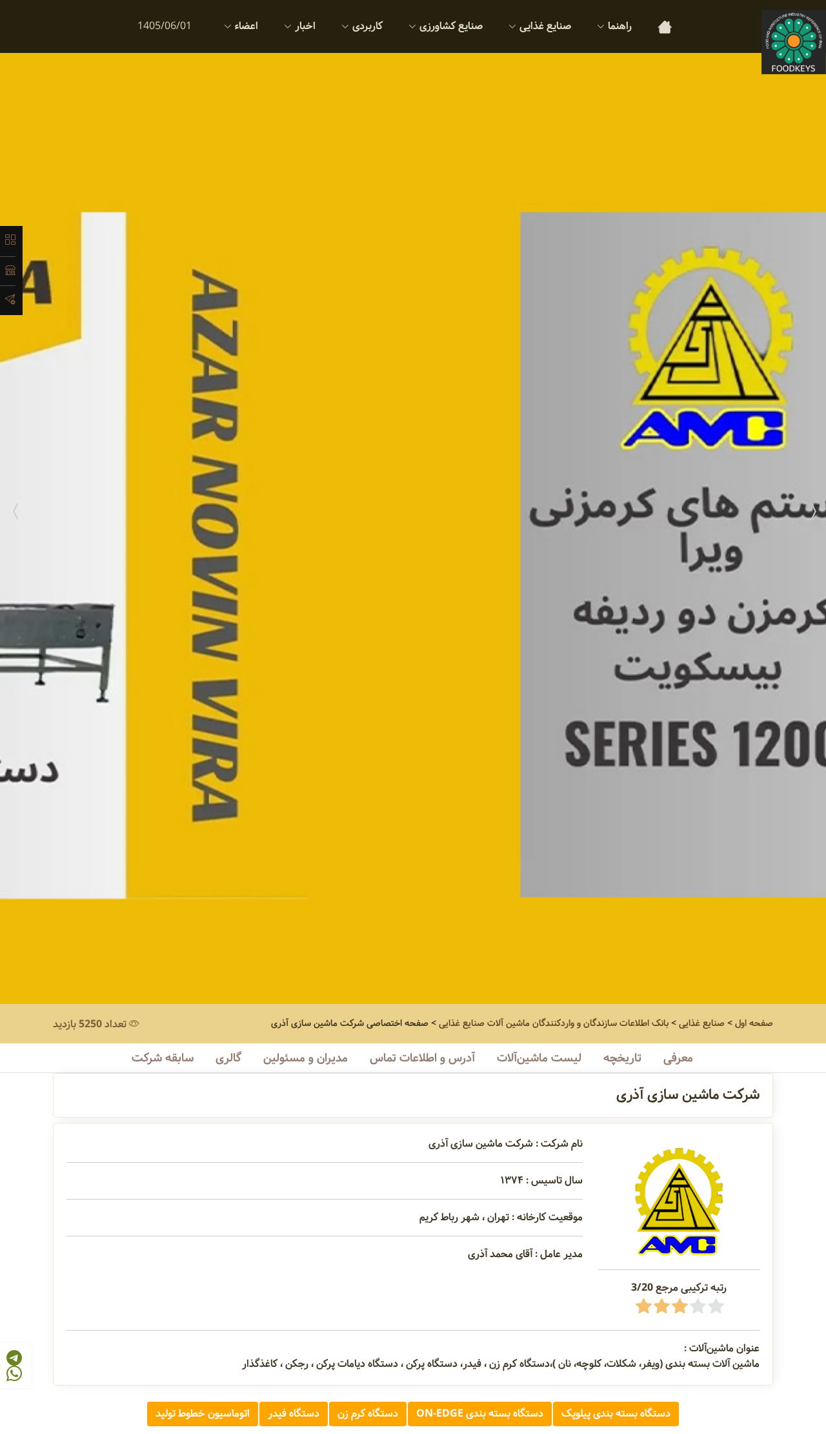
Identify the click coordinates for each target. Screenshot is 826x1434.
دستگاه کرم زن (367, 1414)
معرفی (678, 1058)
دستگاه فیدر (293, 1414)
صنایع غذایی (702, 1023)
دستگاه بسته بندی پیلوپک (615, 1414)
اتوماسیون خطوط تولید (203, 1414)
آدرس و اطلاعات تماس (422, 1058)
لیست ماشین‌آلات (539, 1058)
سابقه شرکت (163, 1058)
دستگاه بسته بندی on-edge (479, 1414)
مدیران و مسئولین (305, 1058)
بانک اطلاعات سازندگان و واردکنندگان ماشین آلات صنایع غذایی (554, 1023)
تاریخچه (622, 1058)
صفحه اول (754, 1023)
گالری (228, 1058)
